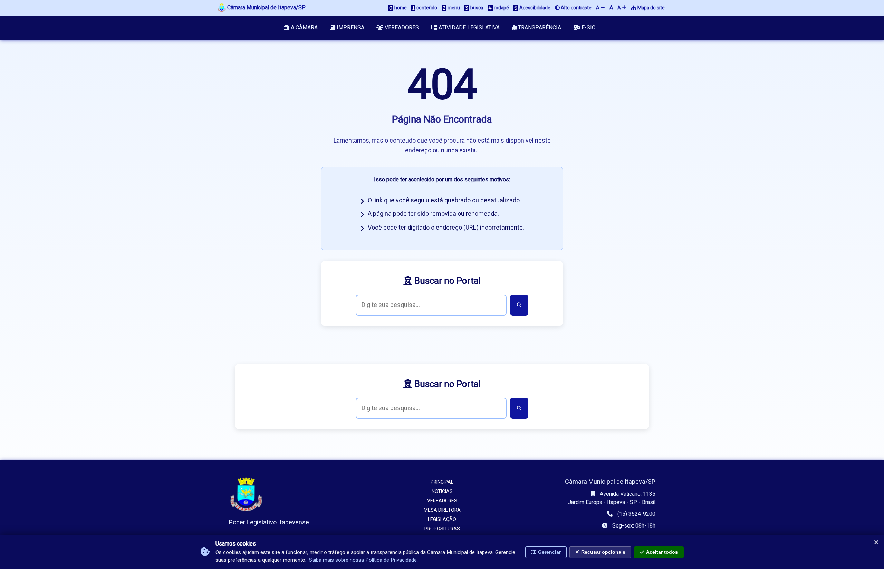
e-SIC (587, 27)
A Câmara (303, 27)
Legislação (442, 519)
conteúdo (426, 7)
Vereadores (401, 27)
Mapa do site (650, 7)
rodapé (501, 7)
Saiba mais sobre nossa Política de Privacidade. (363, 560)
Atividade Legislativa (468, 27)
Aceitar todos (662, 552)
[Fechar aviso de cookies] (876, 543)
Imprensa (349, 27)
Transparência (539, 27)
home (400, 7)
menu (453, 7)
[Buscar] (519, 305)
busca (476, 7)
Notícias (442, 491)
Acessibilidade (534, 7)
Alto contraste (576, 7)
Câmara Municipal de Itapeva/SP (266, 7)
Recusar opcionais (603, 552)
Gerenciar (549, 552)
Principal (442, 482)
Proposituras (442, 528)
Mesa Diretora (442, 510)
